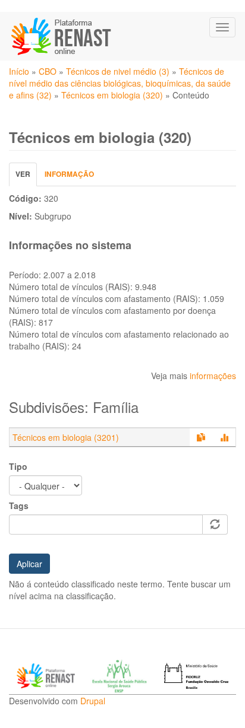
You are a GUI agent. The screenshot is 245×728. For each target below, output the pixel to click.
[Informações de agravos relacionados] (224, 437)
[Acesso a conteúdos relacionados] (201, 437)
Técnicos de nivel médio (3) (117, 71)
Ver (26, 177)
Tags (19, 505)
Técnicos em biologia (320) (112, 95)
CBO (47, 71)
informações (213, 376)
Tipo (18, 466)
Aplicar (29, 564)
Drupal (92, 701)
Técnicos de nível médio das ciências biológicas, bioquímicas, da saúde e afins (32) (120, 83)
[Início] (62, 36)
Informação (69, 174)
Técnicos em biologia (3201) (65, 437)
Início (19, 71)
